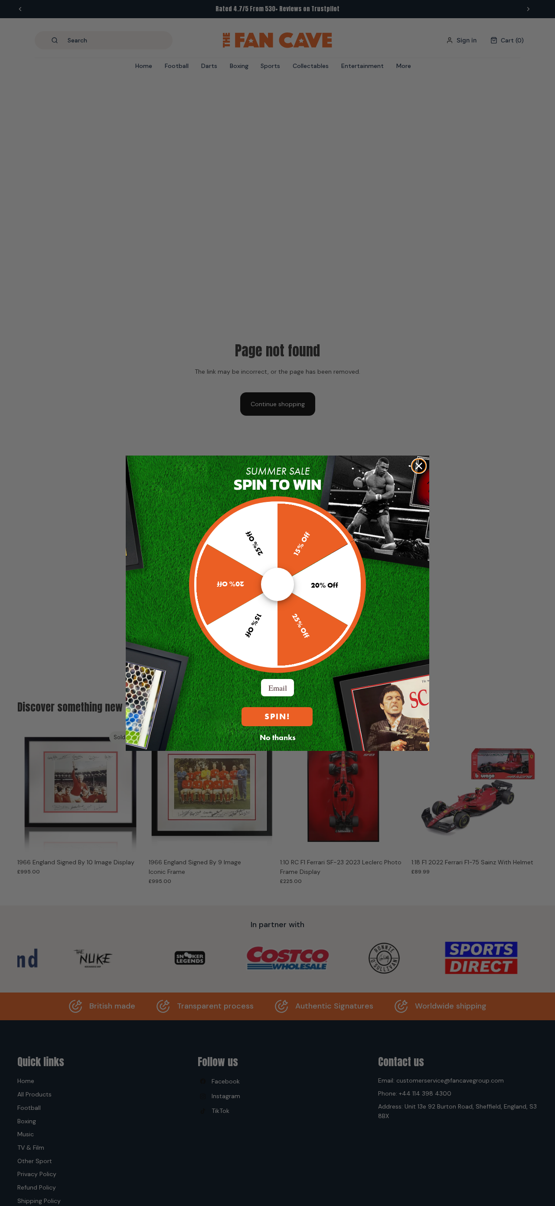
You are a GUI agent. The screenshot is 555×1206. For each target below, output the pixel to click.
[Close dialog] (419, 466)
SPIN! (277, 716)
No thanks (278, 737)
